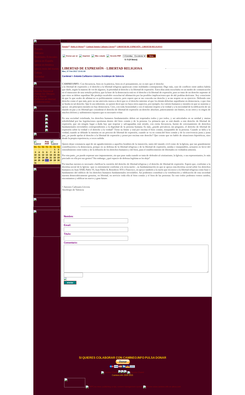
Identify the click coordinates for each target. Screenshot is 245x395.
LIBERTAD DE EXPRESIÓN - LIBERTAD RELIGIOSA (139, 47)
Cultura (38, 72)
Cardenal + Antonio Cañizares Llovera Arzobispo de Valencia (93, 76)
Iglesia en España (43, 61)
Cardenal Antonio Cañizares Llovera (100, 47)
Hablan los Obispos (44, 93)
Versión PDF (115, 56)
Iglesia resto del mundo (46, 68)
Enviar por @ (72, 56)
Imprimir (86, 56)
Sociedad (39, 76)
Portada (38, 49)
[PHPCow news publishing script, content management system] (114, 387)
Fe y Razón (40, 96)
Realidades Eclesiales (45, 57)
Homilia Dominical (43, 91)
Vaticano (38, 53)
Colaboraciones (42, 102)
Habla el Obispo (77, 47)
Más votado (100, 56)
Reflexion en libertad (45, 99)
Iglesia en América (44, 65)
